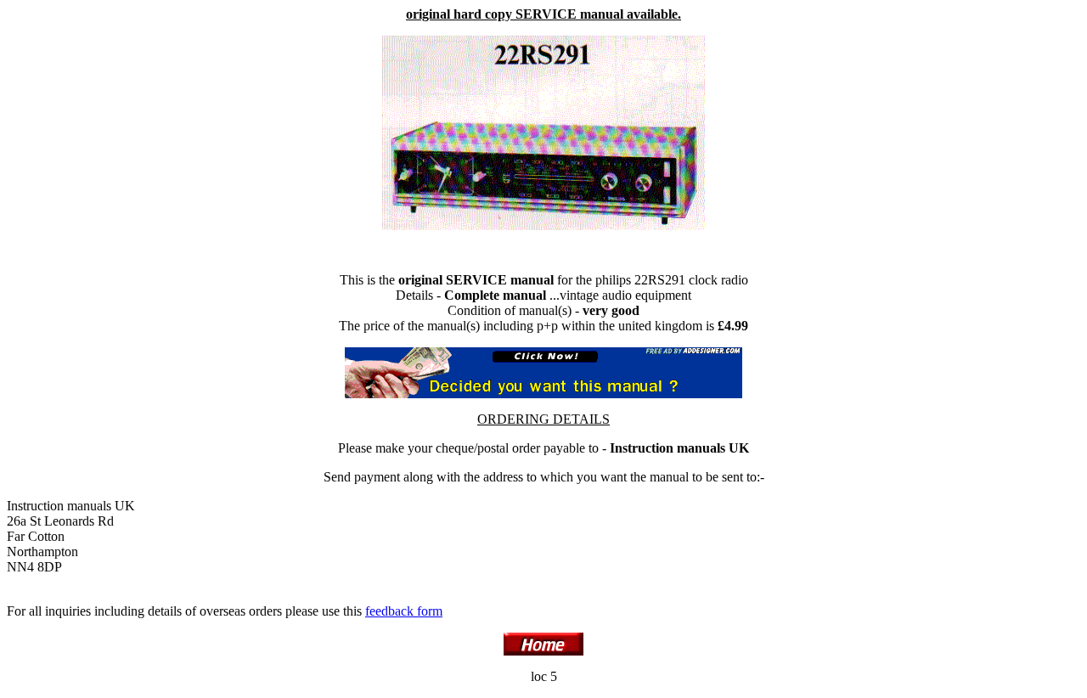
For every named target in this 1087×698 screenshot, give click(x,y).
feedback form (403, 611)
